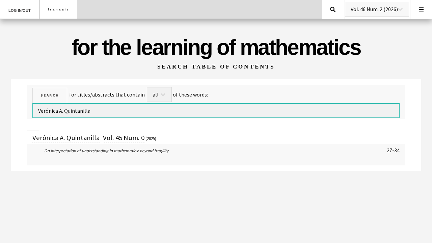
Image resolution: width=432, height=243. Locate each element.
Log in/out (19, 10)
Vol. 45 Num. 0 (123, 137)
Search (333, 9)
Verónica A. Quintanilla (66, 137)
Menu (421, 9)
